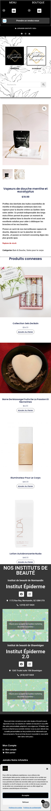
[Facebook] (21, 33)
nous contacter (9, 729)
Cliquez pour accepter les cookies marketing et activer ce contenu (25, 625)
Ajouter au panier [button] (25, 332)
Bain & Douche (19, 250)
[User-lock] (29, 33)
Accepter (25, 795)
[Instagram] (25, 33)
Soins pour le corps (35, 250)
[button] (47, 769)
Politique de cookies (15, 808)
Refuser (25, 802)
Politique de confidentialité (32, 808)
